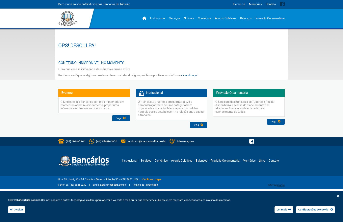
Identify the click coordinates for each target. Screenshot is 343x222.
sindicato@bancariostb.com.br (147, 141)
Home (144, 18)
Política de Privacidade (145, 184)
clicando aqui (189, 75)
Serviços (174, 18)
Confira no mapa (151, 179)
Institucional (157, 18)
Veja (119, 118)
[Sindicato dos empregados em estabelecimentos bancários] (67, 18)
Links (262, 160)
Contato (271, 4)
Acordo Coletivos (225, 18)
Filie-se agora (185, 141)
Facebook (282, 4)
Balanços (246, 18)
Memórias (255, 4)
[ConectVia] (276, 185)
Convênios (204, 18)
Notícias (189, 18)
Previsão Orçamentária (270, 18)
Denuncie (239, 4)
